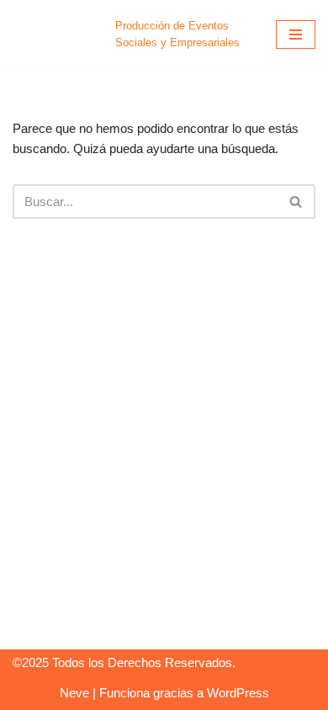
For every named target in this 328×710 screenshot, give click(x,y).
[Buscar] (296, 201)
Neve (74, 693)
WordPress (238, 693)
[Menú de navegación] (295, 34)
